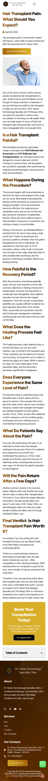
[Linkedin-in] (20, 709)
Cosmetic (7, 730)
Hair (6, 722)
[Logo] (14, 4)
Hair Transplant (10, 734)
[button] (42, 653)
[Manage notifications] (42, 776)
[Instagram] (5, 709)
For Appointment (24, 637)
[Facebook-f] (10, 709)
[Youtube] (15, 709)
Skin (6, 726)
